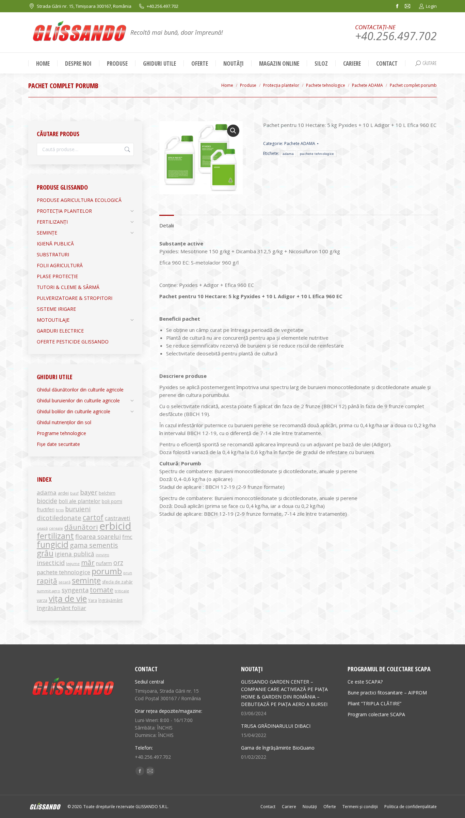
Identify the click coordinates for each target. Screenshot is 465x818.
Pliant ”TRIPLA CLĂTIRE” (374, 703)
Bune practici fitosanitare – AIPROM (387, 692)
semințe (86, 580)
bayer (88, 492)
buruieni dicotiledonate (64, 513)
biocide (47, 501)
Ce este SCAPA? (365, 681)
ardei (63, 493)
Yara (92, 600)
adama (288, 154)
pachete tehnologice (317, 154)
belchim (107, 493)
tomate (101, 589)
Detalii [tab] (166, 225)
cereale (56, 528)
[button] (233, 131)
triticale (122, 590)
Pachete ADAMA (299, 143)
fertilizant (55, 535)
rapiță (47, 581)
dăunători (81, 527)
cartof (93, 517)
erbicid (115, 526)
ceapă (42, 528)
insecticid (51, 563)
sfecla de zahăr (117, 582)
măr (88, 562)
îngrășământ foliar (61, 608)
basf (74, 493)
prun (127, 573)
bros (60, 510)
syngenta (75, 590)
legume (73, 563)
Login (431, 6)
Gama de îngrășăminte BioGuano (278, 747)
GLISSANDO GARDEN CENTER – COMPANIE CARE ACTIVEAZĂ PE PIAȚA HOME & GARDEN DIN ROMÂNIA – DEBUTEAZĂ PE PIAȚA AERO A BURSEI (284, 692)
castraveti (117, 518)
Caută (126, 149)
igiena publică (74, 554)
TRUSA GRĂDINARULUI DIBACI (275, 726)
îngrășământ (110, 600)
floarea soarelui (98, 536)
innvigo (102, 554)
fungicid (52, 544)
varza (42, 600)
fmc (127, 537)
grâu (45, 553)
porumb (107, 571)
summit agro (48, 590)
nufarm (104, 563)
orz (118, 562)
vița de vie (68, 598)
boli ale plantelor (79, 501)
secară (64, 581)
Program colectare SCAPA (376, 714)
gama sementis (94, 545)
